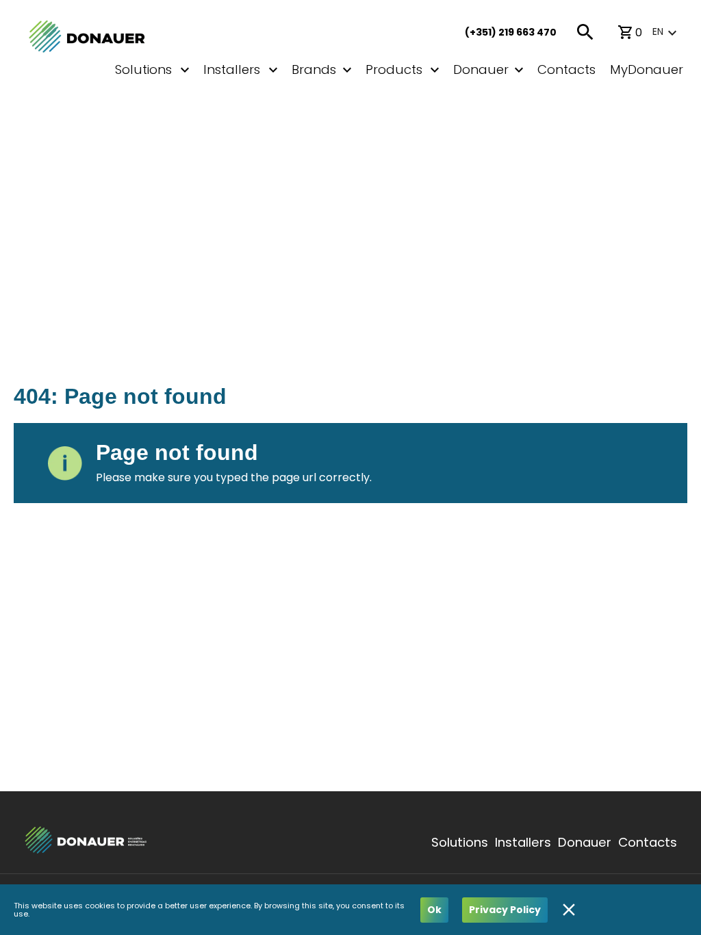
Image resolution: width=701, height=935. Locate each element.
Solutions (459, 842)
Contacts (566, 69)
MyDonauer (646, 69)
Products (394, 69)
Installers (523, 842)
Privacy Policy (505, 910)
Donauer (481, 69)
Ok (434, 910)
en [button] (657, 31)
